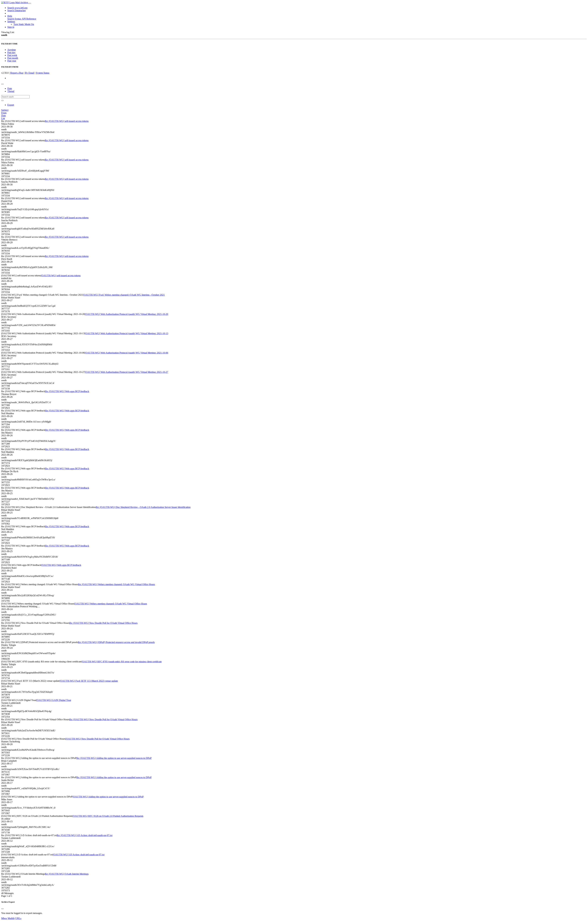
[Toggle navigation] (30, 3)
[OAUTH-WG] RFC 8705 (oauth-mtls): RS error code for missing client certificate (121, 661)
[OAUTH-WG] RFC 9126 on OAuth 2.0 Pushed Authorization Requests (107, 816)
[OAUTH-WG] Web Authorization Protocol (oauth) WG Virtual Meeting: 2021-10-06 (126, 352)
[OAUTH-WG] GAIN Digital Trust (53, 700)
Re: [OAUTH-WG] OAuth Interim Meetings (67, 874)
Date (9, 88)
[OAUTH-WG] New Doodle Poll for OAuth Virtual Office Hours (97, 738)
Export (10, 105)
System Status (42, 73)
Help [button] (9, 16)
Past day (11, 52)
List (3, 118)
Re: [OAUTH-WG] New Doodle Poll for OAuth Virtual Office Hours (103, 623)
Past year (11, 60)
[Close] (2, 908)
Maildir (11, 918)
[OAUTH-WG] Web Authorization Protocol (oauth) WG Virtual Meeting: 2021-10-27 (126, 372)
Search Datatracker (16, 10)
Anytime (11, 49)
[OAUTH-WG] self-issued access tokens (61, 275)
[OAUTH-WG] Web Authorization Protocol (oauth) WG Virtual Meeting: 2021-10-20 (126, 314)
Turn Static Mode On (23, 24)
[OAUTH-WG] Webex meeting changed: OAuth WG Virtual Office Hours (110, 603)
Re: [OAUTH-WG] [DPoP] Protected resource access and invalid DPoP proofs (116, 642)
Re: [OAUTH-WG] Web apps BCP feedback (67, 391)
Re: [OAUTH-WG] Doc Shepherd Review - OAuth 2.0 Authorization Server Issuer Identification (143, 507)
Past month (12, 58)
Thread (10, 91)
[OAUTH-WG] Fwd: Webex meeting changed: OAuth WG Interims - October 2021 (124, 295)
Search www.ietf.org (17, 7)
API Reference (29, 18)
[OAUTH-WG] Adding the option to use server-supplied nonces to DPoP (108, 796)
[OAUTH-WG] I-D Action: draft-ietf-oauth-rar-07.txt (78, 854)
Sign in (10, 27)
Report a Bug (16, 73)
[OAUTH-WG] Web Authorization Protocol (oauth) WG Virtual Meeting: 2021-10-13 (126, 333)
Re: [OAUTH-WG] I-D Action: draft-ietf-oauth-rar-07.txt (84, 835)
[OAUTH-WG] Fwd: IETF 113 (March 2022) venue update (89, 681)
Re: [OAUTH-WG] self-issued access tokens (67, 121)
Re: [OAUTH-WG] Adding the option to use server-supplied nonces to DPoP (114, 758)
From (3, 113)
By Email (29, 73)
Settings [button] (11, 21)
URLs (18, 918)
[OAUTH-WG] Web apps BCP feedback (61, 565)
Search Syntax (14, 18)
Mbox (4, 918)
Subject (4, 110)
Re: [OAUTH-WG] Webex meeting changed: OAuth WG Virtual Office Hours (116, 584)
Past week (12, 55)
